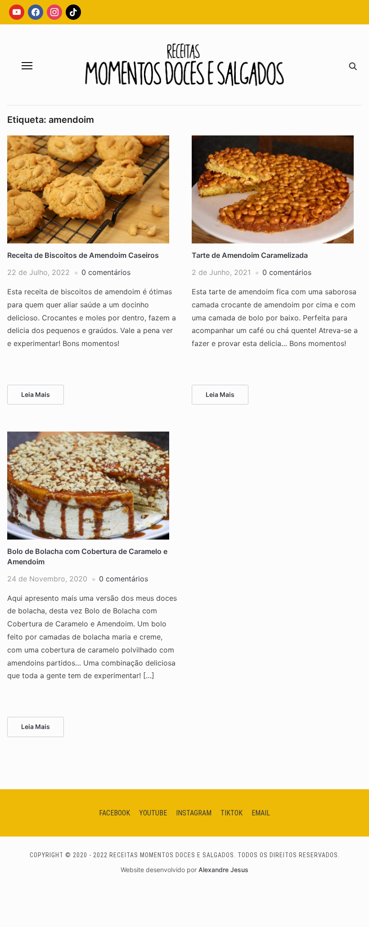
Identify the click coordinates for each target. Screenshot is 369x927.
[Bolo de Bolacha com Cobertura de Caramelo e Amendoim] (88, 436)
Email (261, 813)
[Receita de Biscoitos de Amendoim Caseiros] (88, 140)
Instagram (194, 813)
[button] (27, 65)
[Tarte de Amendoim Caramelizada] (273, 140)
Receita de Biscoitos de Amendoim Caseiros (83, 255)
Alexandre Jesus (223, 869)
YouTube (153, 813)
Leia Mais (35, 394)
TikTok (231, 813)
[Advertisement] (184, 178)
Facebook (114, 813)
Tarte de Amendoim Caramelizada (250, 255)
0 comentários (105, 272)
